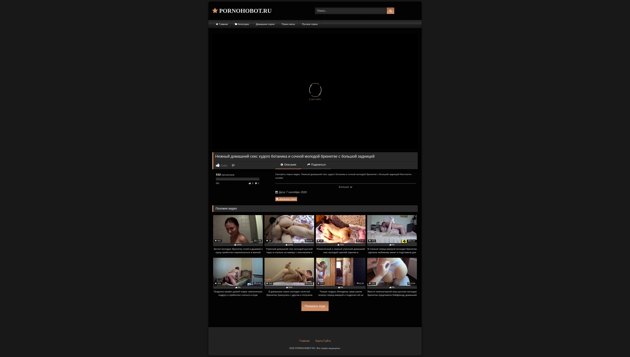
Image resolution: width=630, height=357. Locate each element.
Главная (223, 24)
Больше (344, 187)
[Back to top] (619, 347)
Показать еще (315, 306)
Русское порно (310, 24)
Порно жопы (288, 24)
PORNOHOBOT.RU (245, 11)
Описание (290, 164)
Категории (243, 24)
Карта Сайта (323, 340)
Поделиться (318, 164)
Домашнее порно (265, 24)
